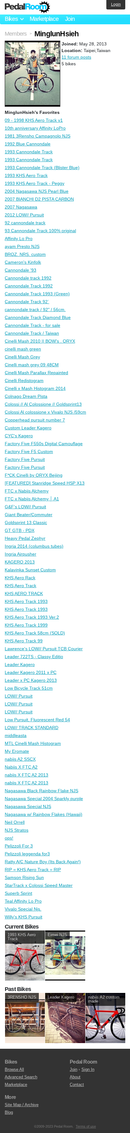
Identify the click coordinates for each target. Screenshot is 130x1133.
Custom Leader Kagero (28, 427)
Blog (9, 1112)
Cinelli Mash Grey (22, 356)
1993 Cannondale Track (29, 151)
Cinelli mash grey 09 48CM (32, 364)
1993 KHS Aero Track (26, 175)
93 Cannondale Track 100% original (40, 230)
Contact (77, 1084)
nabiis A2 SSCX (20, 759)
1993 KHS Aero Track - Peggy (34, 183)
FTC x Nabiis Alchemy (27, 490)
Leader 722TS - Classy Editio (34, 656)
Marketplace (44, 18)
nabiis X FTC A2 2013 (26, 774)
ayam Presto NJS (22, 246)
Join (70, 18)
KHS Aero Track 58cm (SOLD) (35, 632)
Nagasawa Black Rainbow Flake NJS (41, 790)
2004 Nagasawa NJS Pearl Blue (36, 191)
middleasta (16, 735)
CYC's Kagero (19, 435)
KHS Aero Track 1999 (26, 625)
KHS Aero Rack (20, 577)
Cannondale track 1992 (28, 277)
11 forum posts (76, 57)
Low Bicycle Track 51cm (29, 688)
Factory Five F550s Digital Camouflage (44, 443)
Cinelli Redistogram (24, 380)
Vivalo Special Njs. (23, 909)
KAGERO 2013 (20, 561)
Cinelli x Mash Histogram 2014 (35, 388)
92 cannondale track (25, 222)
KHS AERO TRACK (24, 593)
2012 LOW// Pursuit (24, 214)
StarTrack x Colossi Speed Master (39, 885)
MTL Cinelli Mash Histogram (33, 743)
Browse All (14, 1069)
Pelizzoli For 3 (19, 845)
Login (116, 4)
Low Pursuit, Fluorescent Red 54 (37, 719)
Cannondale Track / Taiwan (32, 333)
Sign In (87, 1069)
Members (16, 34)
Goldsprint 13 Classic (26, 522)
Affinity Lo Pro (18, 238)
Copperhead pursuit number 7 (35, 419)
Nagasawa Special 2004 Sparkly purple (44, 798)
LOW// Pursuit (18, 696)
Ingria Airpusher (20, 554)
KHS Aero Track (20, 585)
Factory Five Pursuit (25, 459)
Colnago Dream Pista (26, 396)
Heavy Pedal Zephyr (25, 538)
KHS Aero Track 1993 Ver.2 (32, 617)
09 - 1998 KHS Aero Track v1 (34, 120)
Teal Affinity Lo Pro (23, 901)
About (75, 1077)
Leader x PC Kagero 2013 (31, 680)
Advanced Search (21, 1077)
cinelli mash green (23, 348)
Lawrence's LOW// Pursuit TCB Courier (44, 648)
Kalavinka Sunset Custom (30, 569)
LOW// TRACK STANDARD (31, 727)
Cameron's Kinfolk (23, 262)
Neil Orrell (15, 822)
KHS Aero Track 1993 (26, 601)
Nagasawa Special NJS (28, 806)
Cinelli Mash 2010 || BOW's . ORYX (40, 341)
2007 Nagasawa (21, 206)
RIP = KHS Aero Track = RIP (33, 869)
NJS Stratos (16, 830)
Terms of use (86, 1126)
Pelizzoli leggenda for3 (27, 853)
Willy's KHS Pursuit (23, 916)
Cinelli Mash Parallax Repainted (36, 372)
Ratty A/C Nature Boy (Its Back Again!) (43, 861)
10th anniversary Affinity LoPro (35, 128)
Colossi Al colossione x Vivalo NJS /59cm (45, 412)
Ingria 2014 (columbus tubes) (34, 546)
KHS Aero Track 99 (24, 640)
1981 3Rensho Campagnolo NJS (37, 136)
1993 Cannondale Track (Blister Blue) (42, 167)
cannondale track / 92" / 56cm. (35, 309)
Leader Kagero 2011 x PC (30, 672)
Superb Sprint (18, 893)
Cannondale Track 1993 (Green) (37, 293)
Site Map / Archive (21, 1104)
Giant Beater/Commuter (28, 514)
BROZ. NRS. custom (25, 254)
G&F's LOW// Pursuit (25, 506)
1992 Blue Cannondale (27, 143)
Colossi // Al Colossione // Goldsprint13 (43, 404)
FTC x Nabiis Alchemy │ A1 (32, 498)
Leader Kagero (20, 664)
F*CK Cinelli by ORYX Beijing (33, 475)
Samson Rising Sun (24, 877)
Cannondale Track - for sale (32, 325)
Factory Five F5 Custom (29, 451)
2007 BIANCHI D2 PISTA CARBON (39, 199)
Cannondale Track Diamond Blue (38, 317)
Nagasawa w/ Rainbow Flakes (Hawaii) (43, 814)
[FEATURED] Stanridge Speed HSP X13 (45, 483)
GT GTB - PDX (19, 530)
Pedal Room (27, 7)
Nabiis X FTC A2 (21, 767)
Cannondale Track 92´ (27, 301)
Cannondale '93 (20, 270)
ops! (9, 838)
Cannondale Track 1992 (29, 285)
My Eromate (17, 751)
